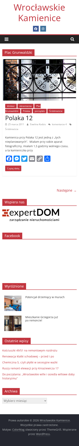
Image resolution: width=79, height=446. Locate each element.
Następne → (67, 190)
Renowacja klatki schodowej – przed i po (28, 356)
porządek (40, 111)
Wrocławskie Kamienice (39, 12)
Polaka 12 (19, 118)
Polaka (26, 111)
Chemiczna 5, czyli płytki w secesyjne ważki (30, 362)
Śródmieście (56, 111)
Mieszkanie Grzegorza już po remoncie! (41, 318)
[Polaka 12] (39, 61)
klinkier (11, 106)
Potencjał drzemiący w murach (45, 297)
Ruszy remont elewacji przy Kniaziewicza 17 (30, 368)
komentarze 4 (59, 124)
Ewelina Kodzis (38, 124)
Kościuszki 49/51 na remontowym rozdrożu (29, 350)
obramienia (25, 106)
